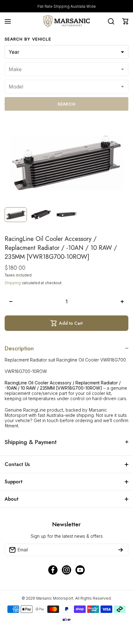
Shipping (13, 282)
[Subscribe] (120, 550)
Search (67, 103)
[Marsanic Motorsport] (66, 21)
